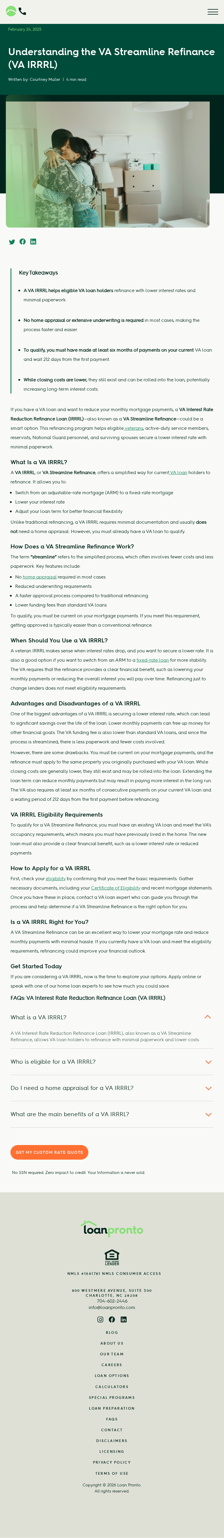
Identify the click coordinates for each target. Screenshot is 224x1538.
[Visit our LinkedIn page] (123, 1320)
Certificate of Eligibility (115, 888)
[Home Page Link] (112, 1229)
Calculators (112, 1386)
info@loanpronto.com (112, 1307)
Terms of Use (112, 1473)
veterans (133, 428)
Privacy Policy (112, 1462)
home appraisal (40, 577)
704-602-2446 (112, 1301)
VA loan (178, 472)
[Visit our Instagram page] (100, 1320)
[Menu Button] (213, 12)
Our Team (112, 1354)
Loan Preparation (112, 1408)
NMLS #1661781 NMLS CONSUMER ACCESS (114, 1273)
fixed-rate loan (152, 660)
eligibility (56, 878)
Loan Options (112, 1375)
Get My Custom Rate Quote (49, 1152)
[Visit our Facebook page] (112, 1320)
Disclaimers (111, 1440)
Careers (112, 1364)
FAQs (112, 1419)
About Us (112, 1343)
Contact (112, 1429)
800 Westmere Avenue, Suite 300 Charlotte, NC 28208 (112, 1293)
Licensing (112, 1451)
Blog (112, 1332)
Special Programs (112, 1397)
